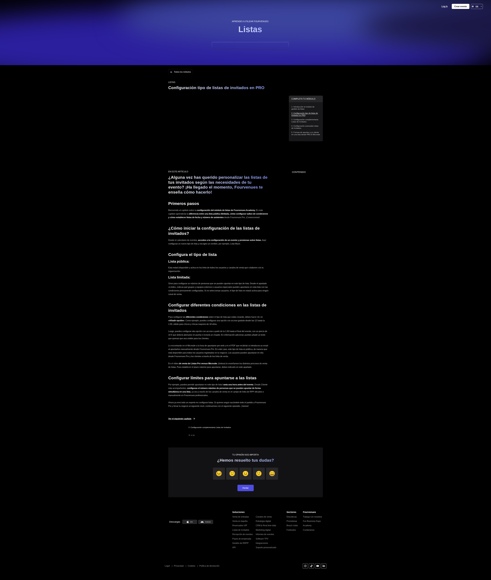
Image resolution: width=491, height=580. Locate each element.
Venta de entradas (240, 517)
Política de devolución (209, 566)
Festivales (291, 530)
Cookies (192, 566)
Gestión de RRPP (240, 543)
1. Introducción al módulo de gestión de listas (302, 108)
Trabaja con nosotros (312, 517)
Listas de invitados (240, 530)
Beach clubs (292, 525)
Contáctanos (308, 530)
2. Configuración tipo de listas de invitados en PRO (304, 114)
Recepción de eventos (242, 534)
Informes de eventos (265, 534)
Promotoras (292, 521)
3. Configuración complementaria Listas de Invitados (304, 121)
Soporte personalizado (266, 547)
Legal (167, 566)
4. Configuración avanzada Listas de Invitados (304, 127)
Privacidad (179, 566)
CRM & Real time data (266, 525)
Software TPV (262, 539)
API (234, 547)
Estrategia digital (263, 521)
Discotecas (292, 517)
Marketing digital (263, 530)
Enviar (246, 488)
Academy (307, 525)
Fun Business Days (312, 521)
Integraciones (262, 543)
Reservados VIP (239, 525)
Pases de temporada (241, 539)
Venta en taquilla (240, 521)
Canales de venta (264, 517)
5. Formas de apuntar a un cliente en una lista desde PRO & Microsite (305, 133)
